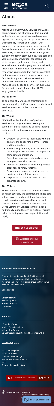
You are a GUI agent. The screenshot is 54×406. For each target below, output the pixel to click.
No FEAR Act (26, 392)
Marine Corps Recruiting (12, 327)
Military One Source (10, 330)
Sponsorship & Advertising (14, 365)
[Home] (19, 6)
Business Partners (10, 303)
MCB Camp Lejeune (10, 350)
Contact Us (7, 306)
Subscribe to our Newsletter (28, 240)
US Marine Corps (9, 324)
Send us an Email (29, 227)
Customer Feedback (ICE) (13, 356)
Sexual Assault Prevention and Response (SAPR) (23, 332)
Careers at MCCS (9, 297)
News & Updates (9, 300)
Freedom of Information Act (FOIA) (35, 394)
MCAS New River (9, 353)
